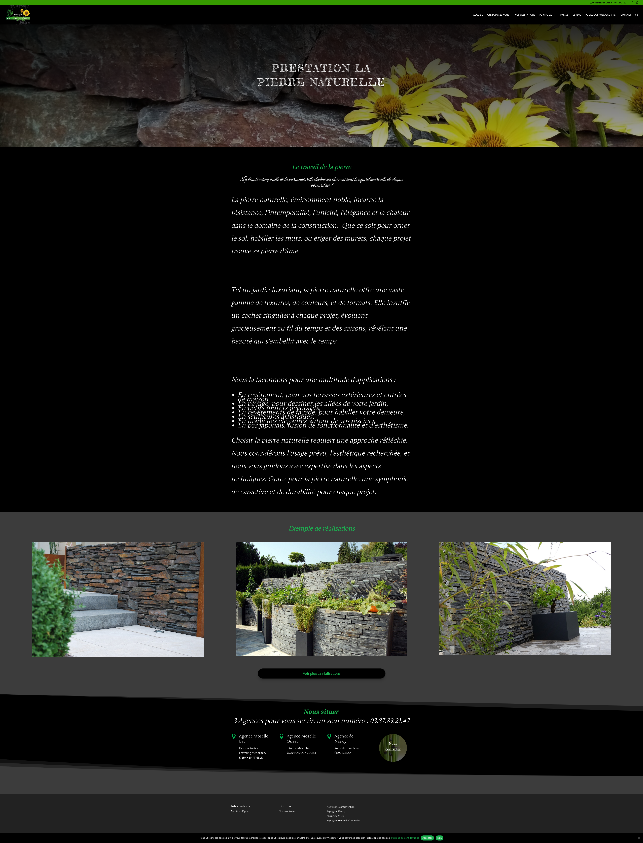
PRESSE (564, 15)
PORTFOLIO (546, 15)
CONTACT (626, 15)
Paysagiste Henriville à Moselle (343, 820)
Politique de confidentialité (405, 837)
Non (439, 837)
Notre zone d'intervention (340, 806)
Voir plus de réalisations (321, 673)
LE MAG (577, 15)
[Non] (638, 838)
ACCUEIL (478, 15)
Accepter (427, 837)
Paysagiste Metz (335, 816)
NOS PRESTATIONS (525, 15)
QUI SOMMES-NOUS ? (498, 15)
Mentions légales (240, 811)
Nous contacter (393, 746)
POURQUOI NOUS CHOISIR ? (600, 15)
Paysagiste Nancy (336, 811)
